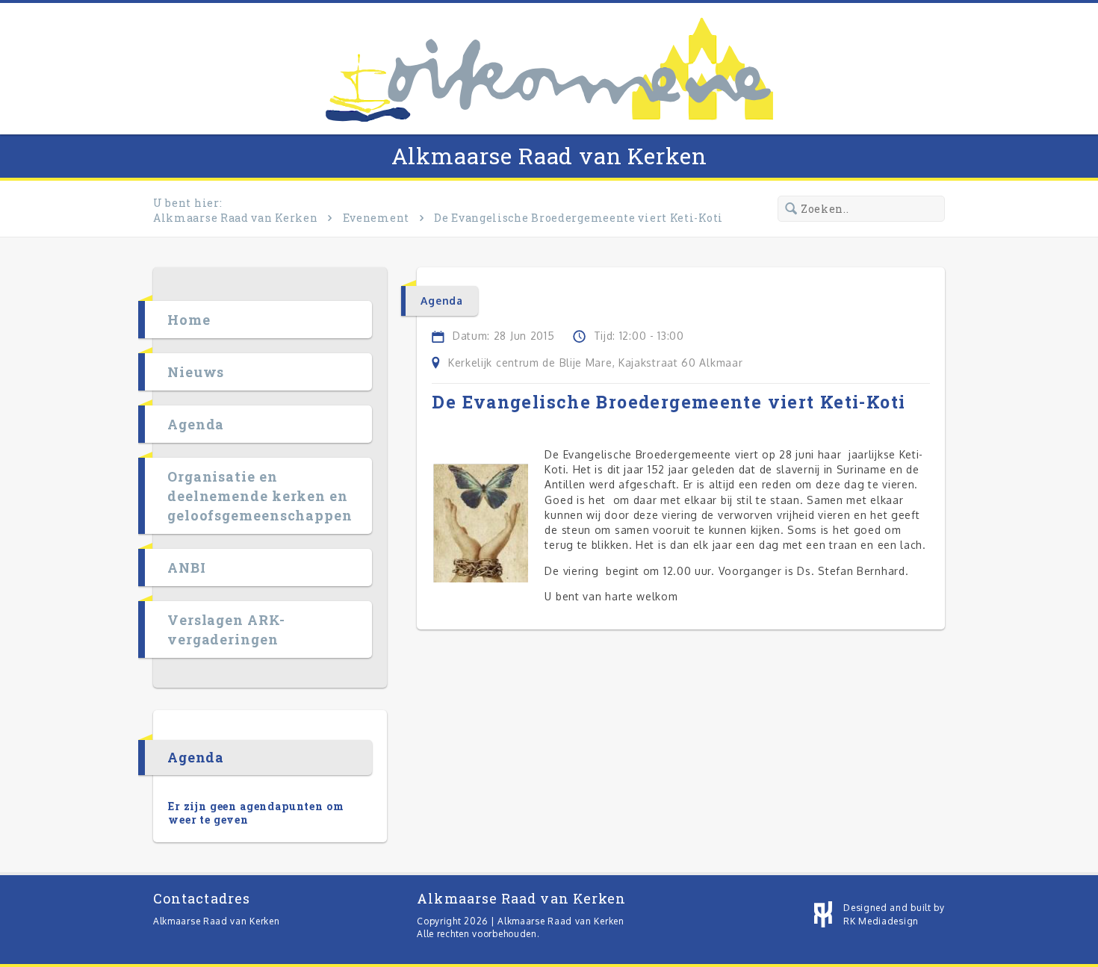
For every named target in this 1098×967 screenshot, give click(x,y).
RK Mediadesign (881, 921)
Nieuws (195, 372)
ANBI (186, 567)
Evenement (376, 218)
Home (189, 320)
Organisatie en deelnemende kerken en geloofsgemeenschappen (260, 495)
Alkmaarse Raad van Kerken (549, 155)
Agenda (195, 424)
